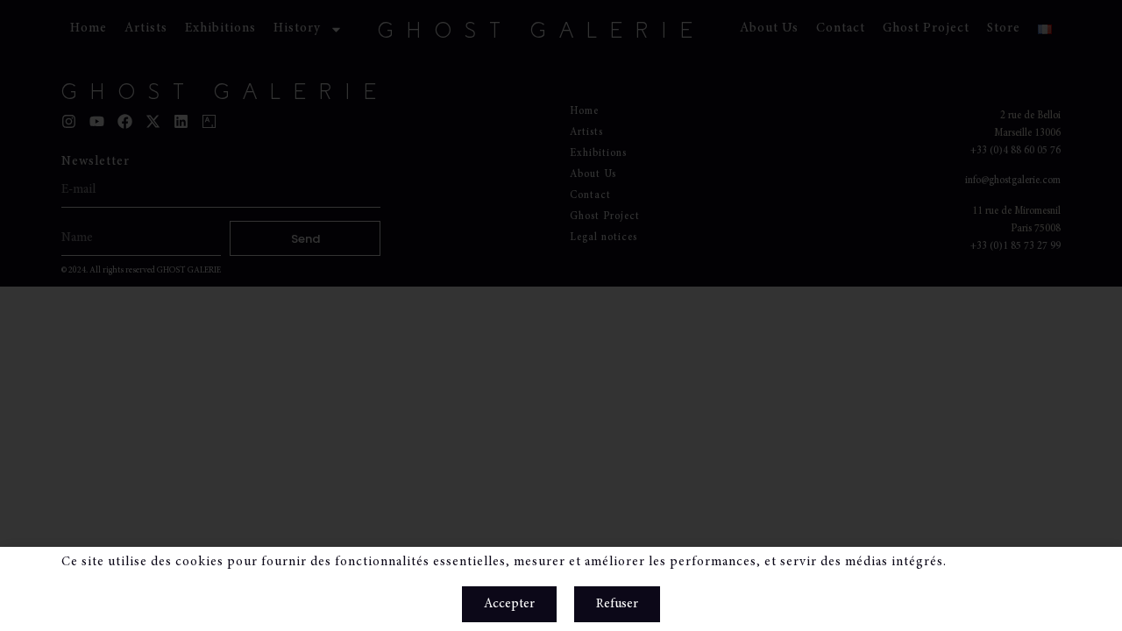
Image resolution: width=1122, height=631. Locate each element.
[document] (561, 315)
